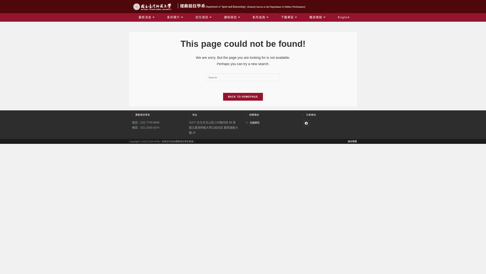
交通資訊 (255, 122)
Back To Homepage (243, 96)
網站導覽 (352, 141)
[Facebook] (306, 123)
